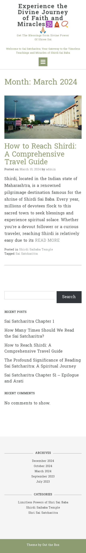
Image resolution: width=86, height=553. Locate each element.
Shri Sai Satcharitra (43, 513)
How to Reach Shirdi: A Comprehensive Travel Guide (40, 155)
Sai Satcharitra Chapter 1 (29, 322)
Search (69, 297)
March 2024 (43, 471)
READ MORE (47, 241)
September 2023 (43, 477)
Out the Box (50, 545)
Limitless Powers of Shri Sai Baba (43, 503)
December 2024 (43, 461)
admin (51, 170)
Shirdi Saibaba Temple (36, 250)
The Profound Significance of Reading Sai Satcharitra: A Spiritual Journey (42, 364)
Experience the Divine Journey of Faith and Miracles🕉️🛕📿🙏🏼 (43, 19)
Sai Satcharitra (27, 254)
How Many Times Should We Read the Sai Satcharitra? (39, 334)
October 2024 (43, 466)
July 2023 (43, 482)
